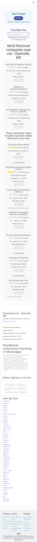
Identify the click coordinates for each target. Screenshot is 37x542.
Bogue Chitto (7, 447)
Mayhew (5, 481)
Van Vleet (6, 425)
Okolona (5, 421)
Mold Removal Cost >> (10, 321)
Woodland (6, 501)
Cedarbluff (6, 464)
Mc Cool (5, 434)
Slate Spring (6, 429)
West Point (6, 498)
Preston (5, 442)
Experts (13, 519)
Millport (5, 405)
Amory (5, 408)
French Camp (7, 470)
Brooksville (6, 460)
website (25, 367)
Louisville (5, 436)
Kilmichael (6, 473)
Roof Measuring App (16, 521)
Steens (5, 490)
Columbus (6, 449)
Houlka (5, 416)
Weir (4, 496)
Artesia (5, 455)
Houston (5, 418)
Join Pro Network (15, 517)
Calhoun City (7, 427)
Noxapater (6, 440)
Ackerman (6, 453)
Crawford (5, 466)
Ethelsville (6, 401)
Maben (5, 475)
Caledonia (6, 462)
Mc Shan (5, 403)
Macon (5, 438)
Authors (26, 521)
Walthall (5, 494)
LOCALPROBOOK (12, 2)
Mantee (5, 477)
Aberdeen (6, 451)
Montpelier (6, 483)
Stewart (5, 492)
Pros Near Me (6, 521)
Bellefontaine (7, 457)
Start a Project (6, 523)
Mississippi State (8, 488)
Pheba (5, 486)
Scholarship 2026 (28, 517)
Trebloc (5, 423)
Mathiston (6, 479)
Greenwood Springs (9, 414)
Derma (5, 412)
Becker (5, 410)
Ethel (4, 431)
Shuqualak (6, 444)
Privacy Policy (27, 519)
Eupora (5, 468)
